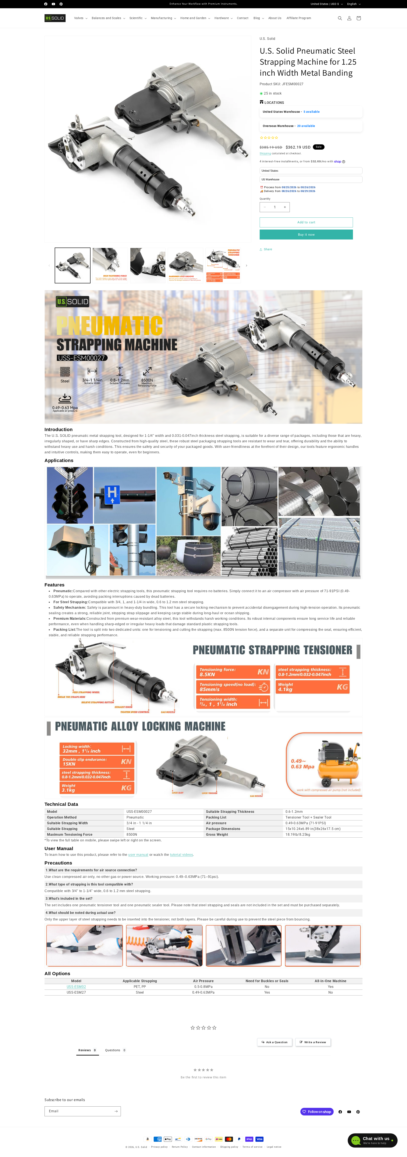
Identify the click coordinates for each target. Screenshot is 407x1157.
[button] (80, 18)
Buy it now (306, 235)
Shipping (265, 153)
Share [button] (268, 249)
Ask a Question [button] (277, 1042)
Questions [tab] (112, 1050)
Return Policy (180, 1147)
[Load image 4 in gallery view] (185, 265)
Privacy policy (159, 1147)
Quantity (265, 198)
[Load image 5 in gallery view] (223, 265)
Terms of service (253, 1147)
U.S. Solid (141, 1147)
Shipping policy (229, 1147)
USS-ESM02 (76, 987)
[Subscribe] (116, 1111)
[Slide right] (246, 265)
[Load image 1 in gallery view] (72, 265)
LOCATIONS (274, 103)
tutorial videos (181, 854)
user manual (138, 854)
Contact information (204, 1147)
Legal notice (274, 1147)
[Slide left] (49, 265)
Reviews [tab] (84, 1050)
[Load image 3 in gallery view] (148, 265)
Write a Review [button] (315, 1042)
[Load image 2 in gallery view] (110, 265)
